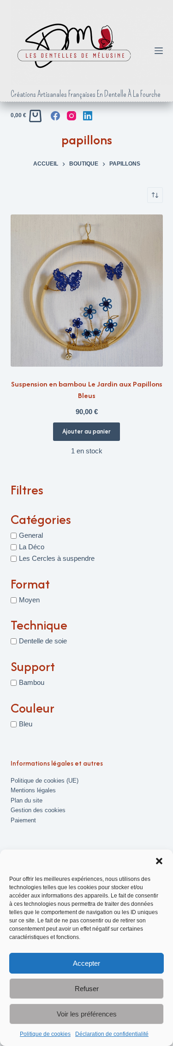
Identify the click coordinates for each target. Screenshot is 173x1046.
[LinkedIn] (87, 115)
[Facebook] (55, 115)
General (31, 535)
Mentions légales (33, 790)
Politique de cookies (45, 1034)
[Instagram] (71, 115)
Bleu (25, 724)
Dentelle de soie (43, 641)
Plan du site (26, 800)
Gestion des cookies (38, 810)
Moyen (29, 600)
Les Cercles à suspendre (57, 558)
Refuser (87, 989)
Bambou (31, 682)
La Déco (31, 547)
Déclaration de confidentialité (112, 1034)
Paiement (23, 820)
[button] (159, 861)
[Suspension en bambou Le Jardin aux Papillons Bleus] (87, 290)
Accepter (86, 963)
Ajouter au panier (86, 431)
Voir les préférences (87, 1014)
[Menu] (159, 51)
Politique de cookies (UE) (44, 780)
